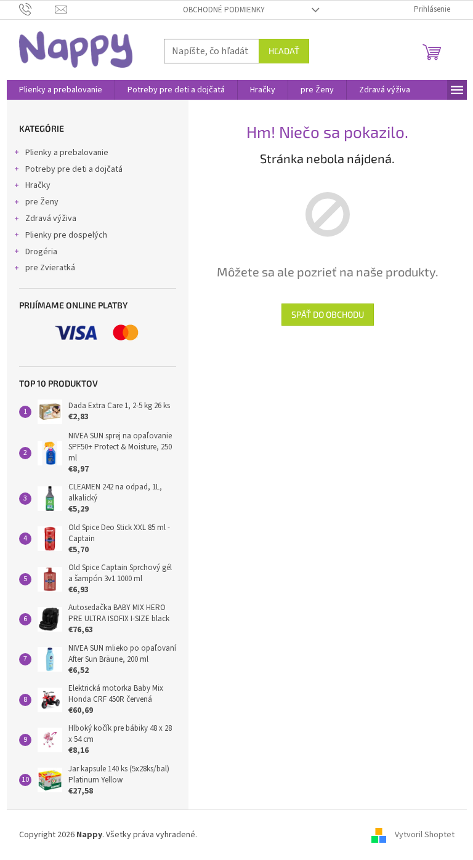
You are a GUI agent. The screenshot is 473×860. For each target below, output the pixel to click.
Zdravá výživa (50, 218)
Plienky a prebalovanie (66, 153)
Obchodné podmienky (224, 9)
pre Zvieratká (50, 268)
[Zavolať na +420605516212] (37, 9)
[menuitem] (61, 90)
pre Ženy (42, 202)
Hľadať (284, 51)
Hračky (38, 185)
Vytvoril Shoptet (425, 835)
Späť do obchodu (327, 314)
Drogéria (41, 252)
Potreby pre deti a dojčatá (74, 169)
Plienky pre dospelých (66, 235)
